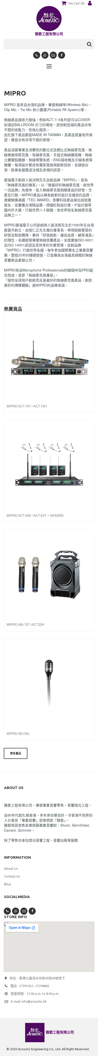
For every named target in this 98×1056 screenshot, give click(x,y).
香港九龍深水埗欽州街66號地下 (42, 978)
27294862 (42, 986)
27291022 (26, 986)
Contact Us (12, 876)
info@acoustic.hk (34, 1001)
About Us (11, 868)
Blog (7, 884)
